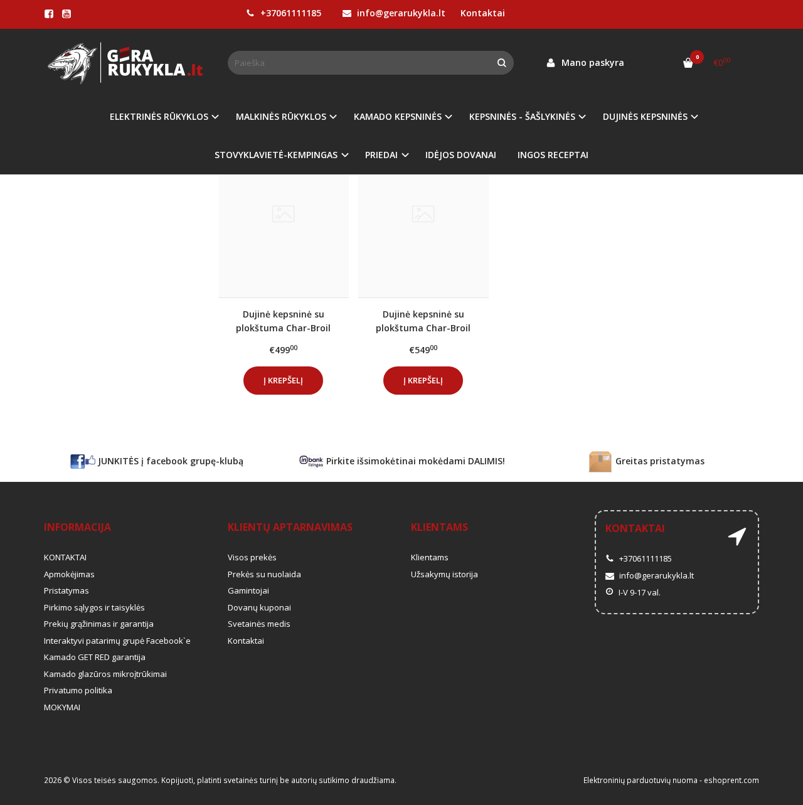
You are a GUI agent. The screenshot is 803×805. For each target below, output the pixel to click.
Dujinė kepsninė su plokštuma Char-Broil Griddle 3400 (283, 321)
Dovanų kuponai (259, 607)
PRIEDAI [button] (381, 155)
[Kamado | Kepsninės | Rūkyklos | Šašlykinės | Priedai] (126, 63)
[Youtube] (66, 14)
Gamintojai (248, 590)
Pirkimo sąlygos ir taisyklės (94, 607)
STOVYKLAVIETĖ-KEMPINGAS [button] (276, 155)
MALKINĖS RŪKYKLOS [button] (281, 116)
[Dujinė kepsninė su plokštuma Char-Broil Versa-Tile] (423, 214)
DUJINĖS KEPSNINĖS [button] (645, 116)
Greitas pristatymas (659, 461)
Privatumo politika (78, 690)
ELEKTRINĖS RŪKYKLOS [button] (159, 116)
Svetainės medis (259, 623)
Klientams (439, 527)
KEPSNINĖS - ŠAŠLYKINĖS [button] (522, 116)
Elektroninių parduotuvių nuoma (640, 780)
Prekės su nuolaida (264, 574)
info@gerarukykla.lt (399, 13)
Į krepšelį (283, 380)
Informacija (77, 527)
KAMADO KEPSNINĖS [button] (398, 116)
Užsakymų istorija (444, 574)
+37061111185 (289, 13)
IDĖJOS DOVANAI (460, 155)
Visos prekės (252, 557)
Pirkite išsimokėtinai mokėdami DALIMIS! (414, 461)
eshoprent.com (731, 780)
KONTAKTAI (65, 557)
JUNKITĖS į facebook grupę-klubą (169, 461)
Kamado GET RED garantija (95, 657)
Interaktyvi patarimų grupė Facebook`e (117, 640)
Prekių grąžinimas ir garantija (99, 623)
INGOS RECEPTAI (553, 155)
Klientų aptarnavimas (290, 527)
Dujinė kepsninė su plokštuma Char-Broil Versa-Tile (423, 321)
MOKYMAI (62, 707)
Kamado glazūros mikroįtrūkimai (105, 674)
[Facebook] (49, 14)
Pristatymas (66, 590)
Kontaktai (482, 13)
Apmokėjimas (69, 574)
